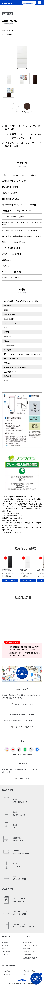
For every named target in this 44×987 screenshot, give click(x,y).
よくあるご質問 (28, 942)
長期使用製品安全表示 (30, 958)
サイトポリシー (7, 971)
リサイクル (5, 955)
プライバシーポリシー (30, 971)
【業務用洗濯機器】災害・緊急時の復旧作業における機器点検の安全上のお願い (24, 648)
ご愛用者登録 (27, 955)
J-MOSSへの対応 (7, 951)
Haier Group (6, 974)
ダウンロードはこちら (24, 704)
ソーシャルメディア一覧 (22, 754)
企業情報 (5, 942)
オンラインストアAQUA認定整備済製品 (28, 2)
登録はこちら (24, 778)
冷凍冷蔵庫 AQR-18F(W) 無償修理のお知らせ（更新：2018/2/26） (24, 654)
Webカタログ (6, 948)
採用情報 (5, 945)
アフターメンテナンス (30, 945)
